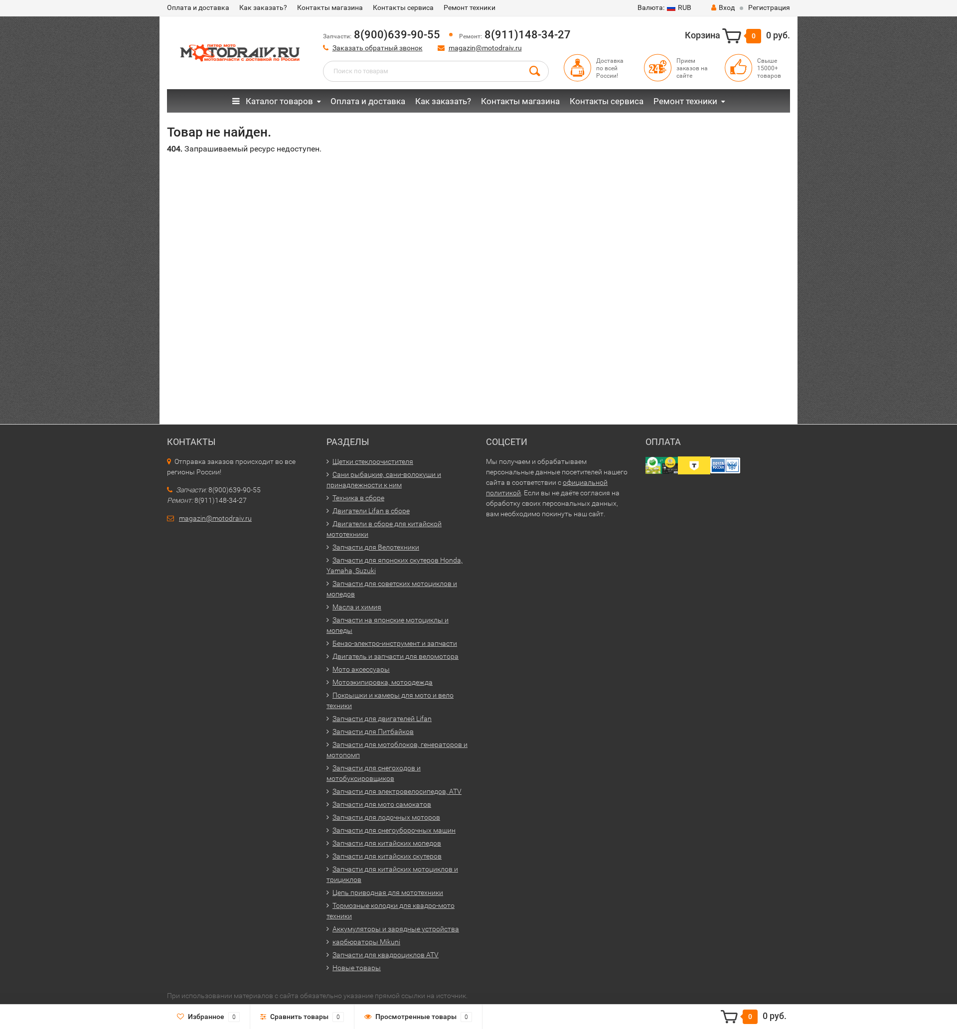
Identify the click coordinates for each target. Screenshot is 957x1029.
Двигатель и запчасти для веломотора (395, 656)
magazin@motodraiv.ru (485, 48)
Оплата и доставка (198, 7)
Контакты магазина (330, 7)
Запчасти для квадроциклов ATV (385, 955)
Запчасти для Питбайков (373, 731)
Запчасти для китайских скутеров (387, 856)
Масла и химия (356, 607)
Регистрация (769, 7)
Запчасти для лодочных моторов (386, 817)
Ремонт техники (469, 7)
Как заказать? (263, 7)
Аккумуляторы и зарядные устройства (395, 929)
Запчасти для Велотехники (375, 547)
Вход (727, 7)
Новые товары (356, 968)
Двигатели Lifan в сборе (371, 511)
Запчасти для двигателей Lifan (382, 719)
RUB (664, 7)
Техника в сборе (358, 498)
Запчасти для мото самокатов (381, 804)
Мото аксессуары (361, 669)
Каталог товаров (278, 101)
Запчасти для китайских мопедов (386, 843)
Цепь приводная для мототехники (387, 892)
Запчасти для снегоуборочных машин (394, 830)
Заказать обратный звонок (377, 48)
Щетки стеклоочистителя (372, 461)
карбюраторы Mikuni (366, 942)
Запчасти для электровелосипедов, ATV (397, 791)
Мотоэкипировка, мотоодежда (382, 682)
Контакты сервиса (403, 7)
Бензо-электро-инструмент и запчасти (394, 643)
